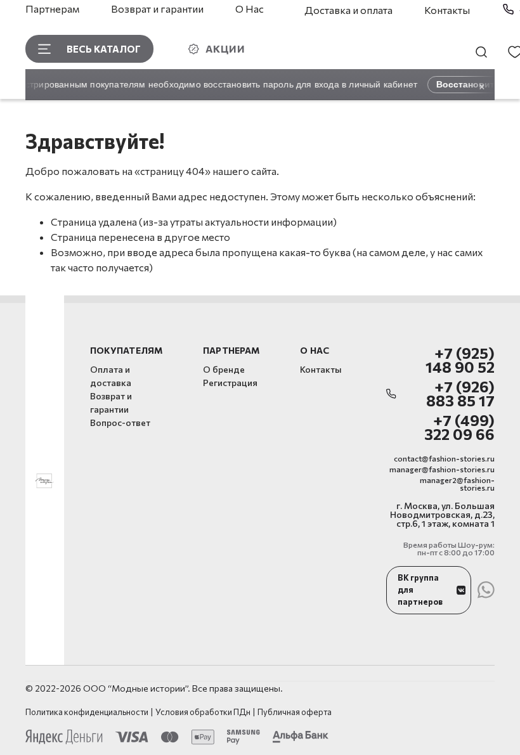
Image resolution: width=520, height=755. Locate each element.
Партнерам (52, 9)
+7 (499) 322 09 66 (459, 427)
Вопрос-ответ (120, 422)
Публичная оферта (294, 712)
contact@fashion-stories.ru (444, 458)
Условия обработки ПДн (202, 712)
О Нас (249, 9)
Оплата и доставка (110, 376)
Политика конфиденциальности (86, 712)
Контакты (447, 10)
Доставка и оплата (348, 10)
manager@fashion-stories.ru (442, 469)
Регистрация (230, 382)
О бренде (224, 369)
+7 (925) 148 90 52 (460, 360)
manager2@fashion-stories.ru (457, 483)
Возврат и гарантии (157, 9)
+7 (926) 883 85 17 (460, 394)
